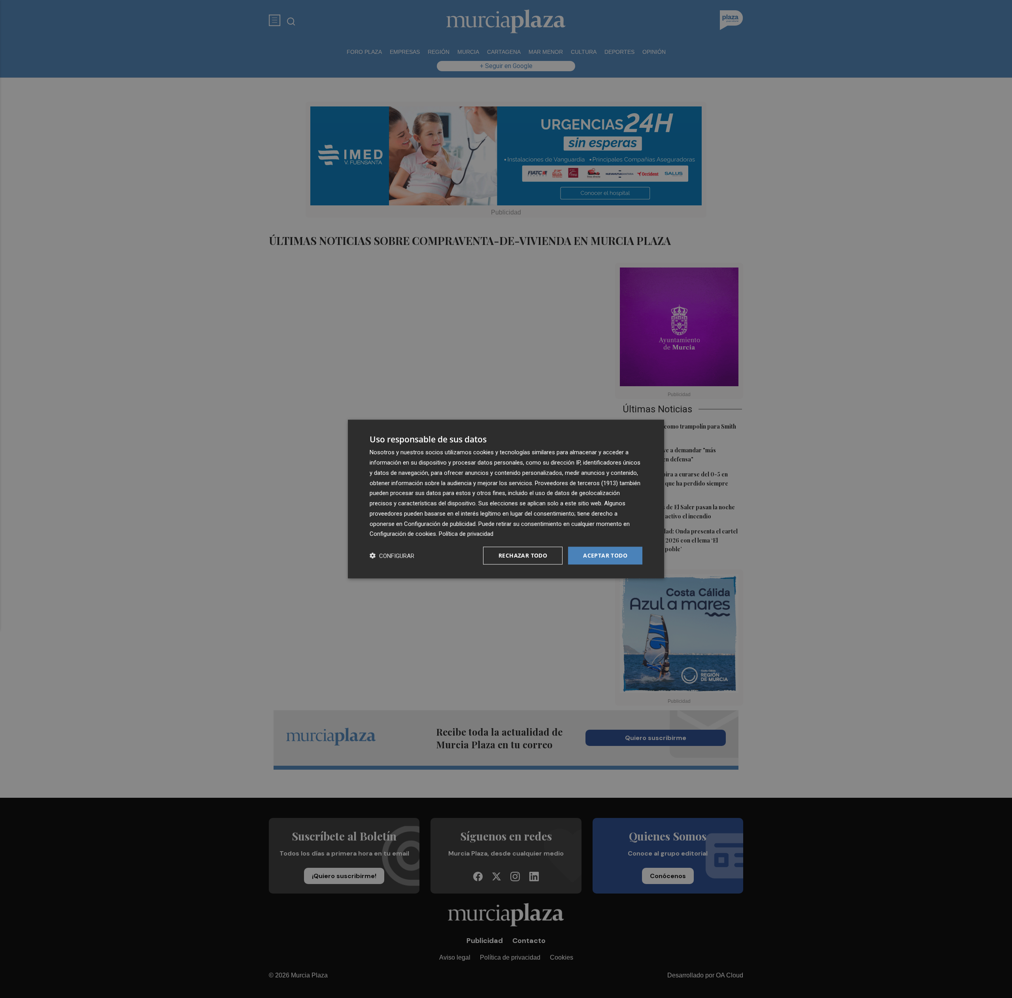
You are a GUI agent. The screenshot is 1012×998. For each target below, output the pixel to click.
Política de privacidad (466, 533)
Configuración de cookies (403, 533)
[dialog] (506, 499)
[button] (392, 555)
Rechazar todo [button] (522, 555)
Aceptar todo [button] (605, 555)
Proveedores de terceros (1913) (576, 482)
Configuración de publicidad (440, 523)
